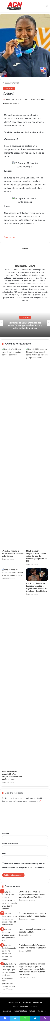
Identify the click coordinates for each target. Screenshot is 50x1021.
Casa (6, 83)
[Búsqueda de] (46, 7)
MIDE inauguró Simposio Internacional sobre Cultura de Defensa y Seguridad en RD (36, 556)
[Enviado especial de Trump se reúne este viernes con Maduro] (9, 952)
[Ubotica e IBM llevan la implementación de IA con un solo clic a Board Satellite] (9, 900)
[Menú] (3, 7)
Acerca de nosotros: (28, 1006)
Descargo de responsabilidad (15, 1011)
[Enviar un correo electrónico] (20, 99)
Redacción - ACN (12, 99)
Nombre (6, 833)
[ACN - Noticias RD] (14, 6)
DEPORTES (14, 83)
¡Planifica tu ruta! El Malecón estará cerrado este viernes (12, 553)
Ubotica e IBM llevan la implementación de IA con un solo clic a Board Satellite (32, 894)
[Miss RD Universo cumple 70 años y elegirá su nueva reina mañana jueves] (13, 668)
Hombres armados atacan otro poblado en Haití (32, 930)
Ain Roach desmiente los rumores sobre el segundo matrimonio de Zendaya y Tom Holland (36, 587)
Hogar (15, 1006)
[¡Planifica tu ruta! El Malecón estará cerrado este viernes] (13, 448)
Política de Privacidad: (38, 1011)
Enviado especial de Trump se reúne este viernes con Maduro (32, 946)
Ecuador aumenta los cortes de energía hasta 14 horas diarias (32, 914)
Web (4, 853)
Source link (9, 237)
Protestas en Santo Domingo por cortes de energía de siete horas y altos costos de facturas (25, 325)
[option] (25, 322)
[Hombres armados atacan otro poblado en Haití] (9, 935)
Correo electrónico (11, 843)
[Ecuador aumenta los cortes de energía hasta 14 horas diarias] (9, 919)
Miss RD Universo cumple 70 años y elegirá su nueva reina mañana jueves (12, 775)
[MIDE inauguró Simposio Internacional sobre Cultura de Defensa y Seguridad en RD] (37, 448)
